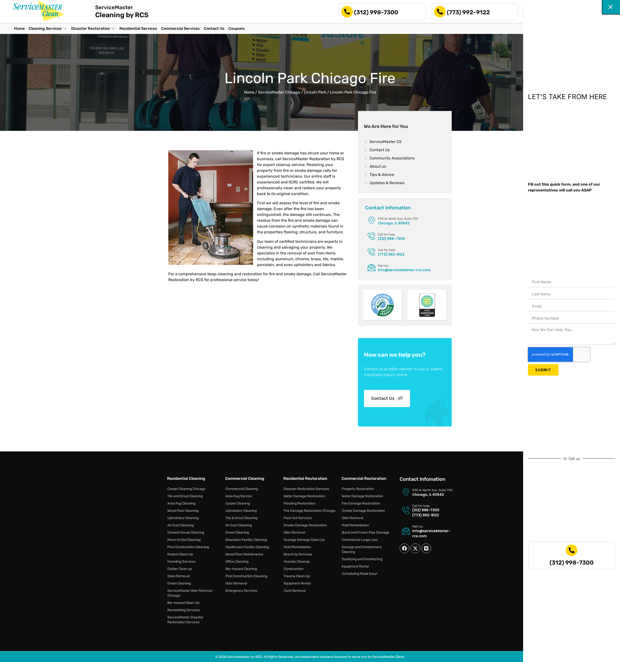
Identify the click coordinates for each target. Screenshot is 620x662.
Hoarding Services (181, 562)
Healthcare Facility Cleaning (247, 547)
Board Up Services (298, 554)
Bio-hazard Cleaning (241, 569)
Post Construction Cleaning (188, 547)
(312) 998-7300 (376, 12)
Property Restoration (358, 489)
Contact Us (382, 398)
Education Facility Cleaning (246, 540)
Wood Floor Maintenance (244, 554)
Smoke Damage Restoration (305, 525)
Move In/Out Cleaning (184, 540)
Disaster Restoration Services (306, 489)
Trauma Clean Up (297, 576)
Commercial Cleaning (241, 489)
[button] (48, 28)
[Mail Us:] (371, 267)
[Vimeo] (426, 548)
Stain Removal (178, 576)
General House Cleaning (185, 532)
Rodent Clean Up (180, 554)
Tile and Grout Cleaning (185, 496)
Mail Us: (383, 266)
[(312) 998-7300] (347, 11)
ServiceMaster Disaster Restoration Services (185, 619)
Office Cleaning (236, 562)
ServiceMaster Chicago (279, 92)
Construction (293, 569)
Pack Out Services (298, 518)
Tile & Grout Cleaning (241, 518)
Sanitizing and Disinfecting (362, 559)
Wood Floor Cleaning (182, 511)
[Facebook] (404, 548)
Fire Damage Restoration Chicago (309, 511)
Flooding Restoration (299, 503)
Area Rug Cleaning (181, 503)
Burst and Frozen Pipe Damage (365, 532)
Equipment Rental (297, 583)
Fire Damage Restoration (361, 503)
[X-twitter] (415, 548)
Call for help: (387, 234)
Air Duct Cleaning (180, 525)
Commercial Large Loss (360, 540)
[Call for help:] (371, 236)
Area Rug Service (238, 496)
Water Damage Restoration (304, 496)
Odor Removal (236, 583)
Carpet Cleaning (237, 503)
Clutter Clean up (179, 569)
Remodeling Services (183, 610)
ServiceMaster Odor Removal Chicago (189, 593)
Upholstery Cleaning (183, 518)
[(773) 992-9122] (440, 11)
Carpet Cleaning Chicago (186, 489)
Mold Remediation (297, 547)
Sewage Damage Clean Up (304, 540)
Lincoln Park (315, 92)
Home (249, 92)
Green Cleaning (179, 583)
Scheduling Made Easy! (359, 574)
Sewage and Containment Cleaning (361, 549)
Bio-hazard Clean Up (183, 603)
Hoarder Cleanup (297, 562)
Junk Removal (295, 591)
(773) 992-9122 (468, 12)
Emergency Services (241, 591)
